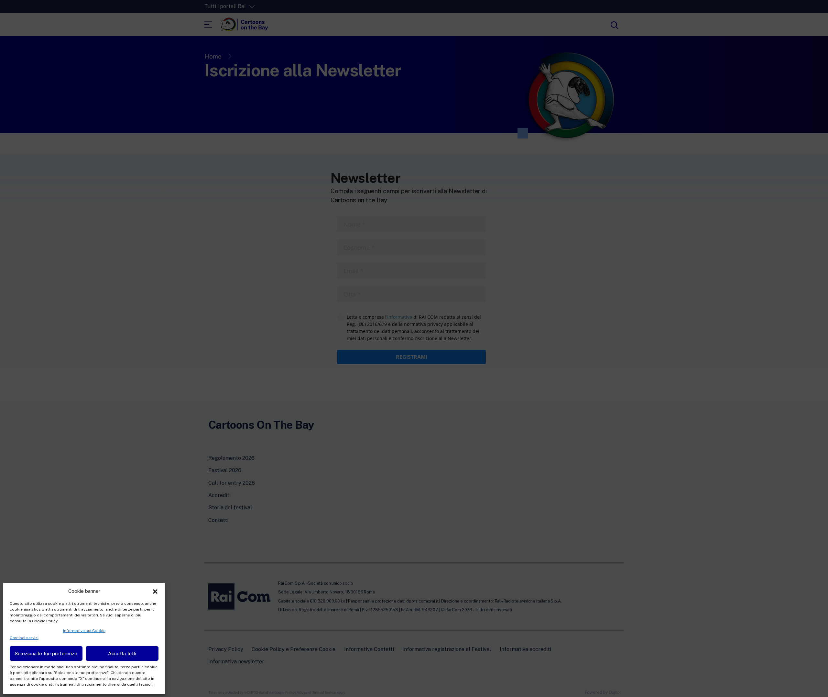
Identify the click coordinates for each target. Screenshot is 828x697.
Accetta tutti (122, 653)
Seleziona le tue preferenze (46, 653)
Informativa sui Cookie (84, 631)
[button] (155, 591)
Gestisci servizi (24, 638)
